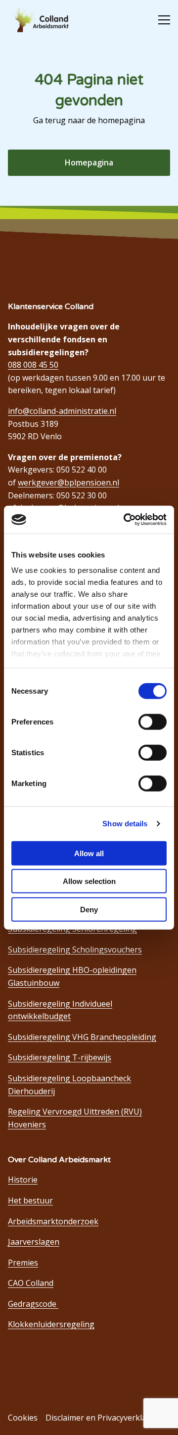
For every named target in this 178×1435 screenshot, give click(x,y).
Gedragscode (33, 1303)
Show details (124, 823)
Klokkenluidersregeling (51, 1324)
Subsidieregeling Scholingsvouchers (75, 949)
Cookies (23, 1417)
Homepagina (89, 162)
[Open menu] (160, 20)
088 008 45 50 (33, 364)
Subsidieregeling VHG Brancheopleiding (82, 1037)
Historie (23, 1179)
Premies (23, 1262)
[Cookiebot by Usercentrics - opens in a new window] (126, 519)
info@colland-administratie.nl (62, 410)
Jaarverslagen (33, 1241)
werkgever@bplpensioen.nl (68, 482)
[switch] (152, 721)
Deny (89, 909)
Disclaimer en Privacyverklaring (103, 1417)
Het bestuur (30, 1200)
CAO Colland (30, 1282)
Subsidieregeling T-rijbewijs (59, 1057)
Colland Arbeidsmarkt (45, 20)
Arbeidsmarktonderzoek (53, 1221)
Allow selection (89, 881)
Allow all (89, 853)
